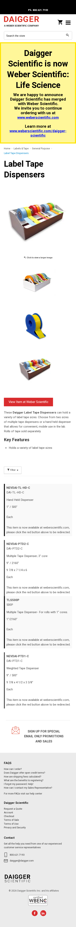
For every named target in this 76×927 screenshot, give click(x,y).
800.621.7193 (17, 855)
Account (8, 812)
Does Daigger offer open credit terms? (24, 773)
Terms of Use (11, 824)
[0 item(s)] (60, 21)
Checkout (9, 816)
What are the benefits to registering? (23, 780)
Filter (13, 470)
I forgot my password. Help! (18, 784)
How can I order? (13, 769)
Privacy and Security (15, 827)
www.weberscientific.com (38, 117)
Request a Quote (13, 809)
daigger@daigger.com (22, 860)
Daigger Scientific (21, 22)
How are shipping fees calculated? (22, 776)
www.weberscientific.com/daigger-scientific (38, 133)
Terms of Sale (11, 820)
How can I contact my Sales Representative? (28, 788)
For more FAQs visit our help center (23, 793)
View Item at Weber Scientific (28, 402)
